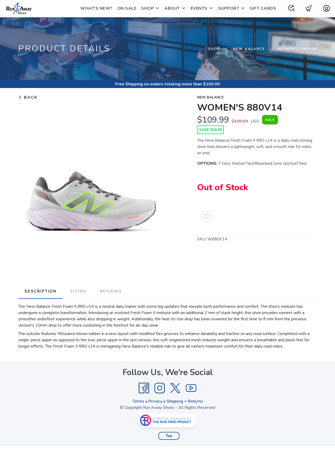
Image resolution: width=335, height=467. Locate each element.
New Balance (249, 49)
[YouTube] (191, 388)
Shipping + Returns (184, 401)
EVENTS (199, 8)
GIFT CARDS (263, 8)
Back (30, 97)
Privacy (155, 401)
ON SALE (127, 8)
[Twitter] (175, 388)
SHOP (147, 8)
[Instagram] (160, 388)
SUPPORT (228, 8)
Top (169, 435)
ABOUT (172, 8)
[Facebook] (144, 388)
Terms (138, 401)
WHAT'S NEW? (96, 8)
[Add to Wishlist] (206, 216)
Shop (214, 49)
